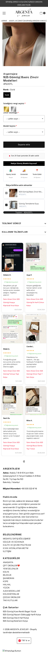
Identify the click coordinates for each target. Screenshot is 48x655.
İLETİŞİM (7, 551)
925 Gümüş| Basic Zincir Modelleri (31, 192)
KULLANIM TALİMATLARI (15, 232)
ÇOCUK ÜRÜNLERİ (11, 597)
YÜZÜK (6, 587)
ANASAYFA (8, 562)
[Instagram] (24, 461)
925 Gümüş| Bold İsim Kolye (15, 621)
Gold (7, 95)
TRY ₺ (24, 640)
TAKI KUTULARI (10, 600)
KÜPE (5, 581)
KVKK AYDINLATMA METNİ (15, 548)
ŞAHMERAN (8, 578)
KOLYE (6, 572)
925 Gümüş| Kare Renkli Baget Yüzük (19, 611)
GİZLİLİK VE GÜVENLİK (13, 542)
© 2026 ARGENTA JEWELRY (16, 629)
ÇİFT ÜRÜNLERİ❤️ (11, 565)
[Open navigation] (4, 13)
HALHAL (7, 584)
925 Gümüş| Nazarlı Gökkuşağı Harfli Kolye (22, 614)
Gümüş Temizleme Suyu (29, 203)
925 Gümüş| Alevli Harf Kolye (16, 618)
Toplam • (24, 212)
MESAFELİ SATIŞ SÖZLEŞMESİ (16, 538)
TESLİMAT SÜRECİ (11, 223)
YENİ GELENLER (10, 568)
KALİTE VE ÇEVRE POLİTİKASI (17, 545)
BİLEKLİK (7, 575)
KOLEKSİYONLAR (11, 594)
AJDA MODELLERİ (11, 591)
